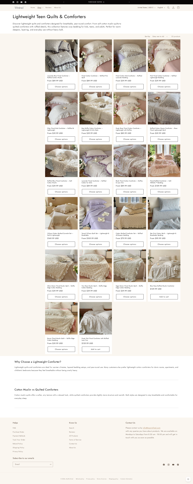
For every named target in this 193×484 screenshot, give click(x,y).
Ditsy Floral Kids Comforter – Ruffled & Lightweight (60, 129)
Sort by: (147, 36)
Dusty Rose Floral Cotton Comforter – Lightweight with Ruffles (128, 129)
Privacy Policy (18, 451)
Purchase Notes (18, 432)
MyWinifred (69, 479)
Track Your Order (19, 440)
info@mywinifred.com (151, 428)
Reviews (72, 432)
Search (71, 428)
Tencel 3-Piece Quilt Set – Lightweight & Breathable (95, 234)
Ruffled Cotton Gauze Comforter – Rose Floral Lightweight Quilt (163, 129)
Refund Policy (18, 444)
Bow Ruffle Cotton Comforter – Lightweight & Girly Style (92, 129)
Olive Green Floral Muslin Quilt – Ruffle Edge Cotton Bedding (61, 287)
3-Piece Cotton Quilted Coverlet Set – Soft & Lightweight (60, 234)
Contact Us (73, 444)
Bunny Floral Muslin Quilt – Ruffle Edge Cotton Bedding (60, 339)
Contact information (126, 479)
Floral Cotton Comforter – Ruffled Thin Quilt (95, 77)
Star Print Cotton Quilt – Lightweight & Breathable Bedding (163, 234)
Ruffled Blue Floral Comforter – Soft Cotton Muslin (59, 182)
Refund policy (80, 479)
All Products (73, 436)
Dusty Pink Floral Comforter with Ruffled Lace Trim (95, 339)
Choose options (61, 86)
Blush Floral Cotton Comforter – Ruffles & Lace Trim (129, 182)
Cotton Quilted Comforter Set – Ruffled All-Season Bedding (129, 234)
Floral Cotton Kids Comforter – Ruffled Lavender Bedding (129, 77)
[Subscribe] (50, 464)
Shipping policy (113, 479)
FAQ (14, 428)
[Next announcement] (129, 2)
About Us (72, 447)
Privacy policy (90, 479)
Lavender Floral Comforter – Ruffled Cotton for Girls (94, 182)
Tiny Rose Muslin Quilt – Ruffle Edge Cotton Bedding (94, 287)
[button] (40, 7)
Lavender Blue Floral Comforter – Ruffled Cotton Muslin (58, 77)
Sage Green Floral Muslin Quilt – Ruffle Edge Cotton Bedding (129, 287)
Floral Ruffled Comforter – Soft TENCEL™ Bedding (160, 182)
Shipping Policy (18, 447)
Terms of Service (75, 440)
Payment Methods (19, 436)
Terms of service (102, 479)
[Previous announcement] (63, 2)
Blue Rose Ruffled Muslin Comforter (162, 286)
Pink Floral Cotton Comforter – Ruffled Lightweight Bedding (163, 77)
